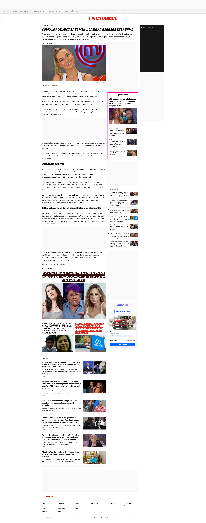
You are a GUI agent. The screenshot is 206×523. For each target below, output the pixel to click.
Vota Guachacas (124, 11)
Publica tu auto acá (122, 311)
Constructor (84, 11)
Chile (9, 11)
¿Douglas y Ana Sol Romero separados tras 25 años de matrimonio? (117, 152)
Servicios (58, 11)
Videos (44, 11)
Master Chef (52, 264)
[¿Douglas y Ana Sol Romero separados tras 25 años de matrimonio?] (132, 153)
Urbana (66, 11)
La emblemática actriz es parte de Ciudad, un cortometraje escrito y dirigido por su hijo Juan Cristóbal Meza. (61, 460)
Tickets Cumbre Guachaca (108, 11)
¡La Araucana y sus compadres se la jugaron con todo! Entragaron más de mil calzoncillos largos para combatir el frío (117, 143)
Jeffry (64, 264)
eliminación (60, 264)
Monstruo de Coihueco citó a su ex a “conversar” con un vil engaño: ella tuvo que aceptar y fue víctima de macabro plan (57, 328)
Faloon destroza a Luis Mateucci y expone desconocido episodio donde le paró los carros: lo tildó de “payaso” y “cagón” (119, 235)
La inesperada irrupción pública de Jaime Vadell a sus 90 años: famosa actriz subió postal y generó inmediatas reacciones (119, 244)
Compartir (46, 85)
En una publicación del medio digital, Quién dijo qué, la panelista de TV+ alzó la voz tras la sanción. (59, 443)
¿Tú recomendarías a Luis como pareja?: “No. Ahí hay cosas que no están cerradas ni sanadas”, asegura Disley (122, 102)
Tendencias (37, 11)
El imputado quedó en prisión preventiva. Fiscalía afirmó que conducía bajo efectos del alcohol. (61, 426)
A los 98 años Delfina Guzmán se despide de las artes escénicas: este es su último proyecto (60, 454)
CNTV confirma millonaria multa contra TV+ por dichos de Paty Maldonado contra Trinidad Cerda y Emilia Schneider (119, 203)
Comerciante (94, 11)
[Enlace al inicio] (123, 95)
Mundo (51, 11)
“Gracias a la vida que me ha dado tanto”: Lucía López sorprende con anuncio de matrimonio (119, 210)
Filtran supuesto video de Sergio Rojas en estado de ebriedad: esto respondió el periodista (59, 403)
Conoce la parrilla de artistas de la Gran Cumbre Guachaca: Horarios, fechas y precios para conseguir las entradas (119, 227)
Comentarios (55, 85)
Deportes (27, 11)
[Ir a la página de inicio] (103, 18)
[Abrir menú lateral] (2, 18)
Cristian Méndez (50, 43)
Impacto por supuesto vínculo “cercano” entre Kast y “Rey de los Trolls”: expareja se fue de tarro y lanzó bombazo (61, 364)
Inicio (4, 11)
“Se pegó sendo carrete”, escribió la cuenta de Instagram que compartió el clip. (61, 409)
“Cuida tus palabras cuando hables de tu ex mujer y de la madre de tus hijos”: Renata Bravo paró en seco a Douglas (116, 132)
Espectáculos (18, 11)
